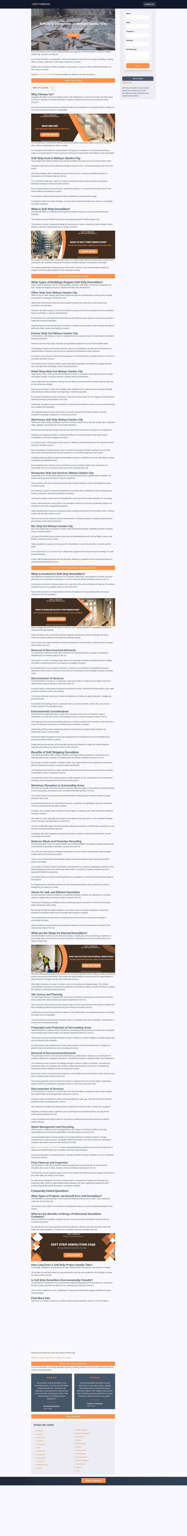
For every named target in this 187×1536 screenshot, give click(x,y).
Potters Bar (41, 1451)
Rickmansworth (81, 1457)
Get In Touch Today (73, 80)
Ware (39, 1448)
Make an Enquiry (93, 1480)
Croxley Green (81, 1450)
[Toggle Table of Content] (51, 87)
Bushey (78, 1440)
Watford (79, 1447)
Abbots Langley (81, 1430)
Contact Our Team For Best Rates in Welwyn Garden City (73, 568)
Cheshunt (40, 1461)
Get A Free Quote (73, 1416)
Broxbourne (41, 1458)
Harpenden (49, 1358)
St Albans (58, 1358)
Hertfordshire (81, 1443)
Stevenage (67, 1358)
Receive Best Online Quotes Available (73, 276)
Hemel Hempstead (83, 1433)
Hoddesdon (41, 1454)
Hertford (41, 1358)
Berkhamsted (81, 1454)
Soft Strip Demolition (45, 74)
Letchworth (80, 1437)
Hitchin (39, 1468)
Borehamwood (42, 1465)
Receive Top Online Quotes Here (73, 1364)
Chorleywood (81, 1464)
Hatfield (34, 1358)
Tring (77, 1471)
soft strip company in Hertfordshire (47, 1147)
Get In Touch (138, 79)
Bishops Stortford (82, 1461)
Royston (79, 1467)
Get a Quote (73, 35)
